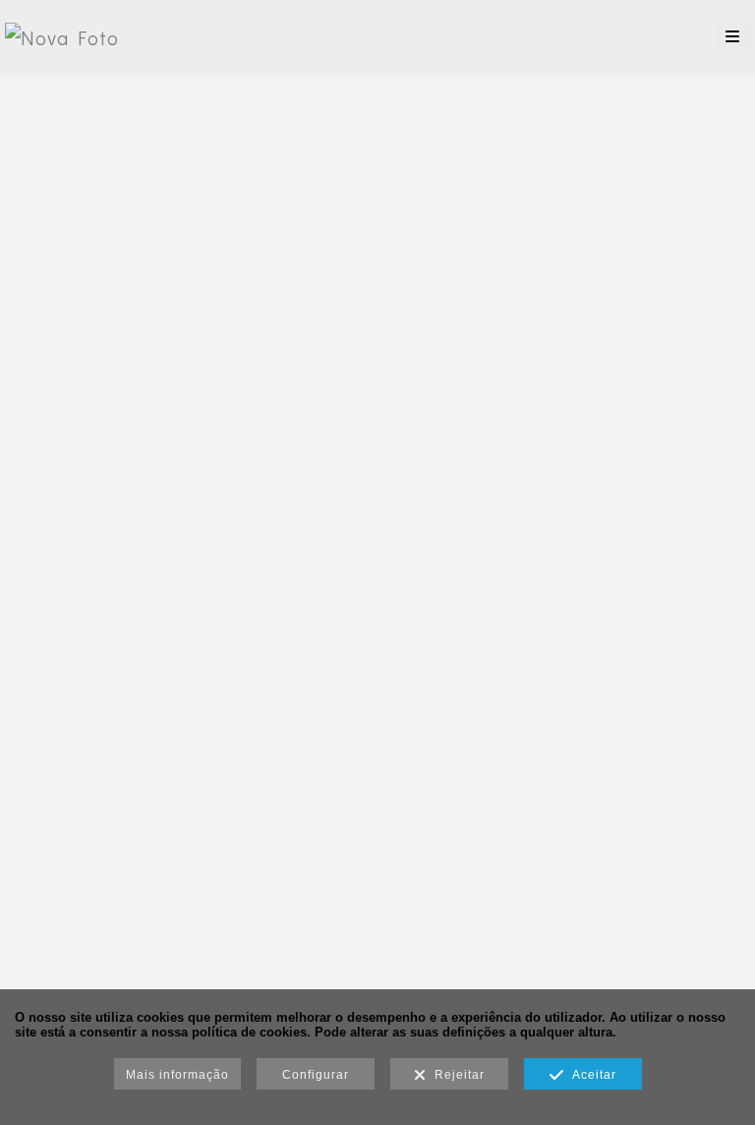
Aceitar (590, 1075)
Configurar (315, 1075)
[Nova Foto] (62, 37)
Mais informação (177, 1075)
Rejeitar (456, 1075)
